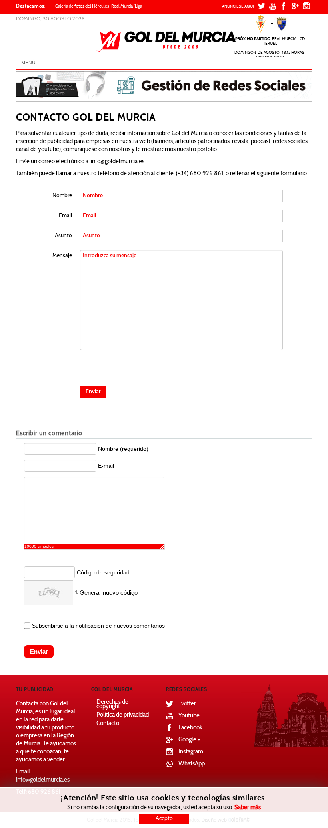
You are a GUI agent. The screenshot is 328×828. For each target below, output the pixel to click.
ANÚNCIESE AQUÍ (238, 6)
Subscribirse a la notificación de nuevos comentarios (98, 625)
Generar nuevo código (109, 592)
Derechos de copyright (112, 704)
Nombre (62, 196)
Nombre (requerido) (123, 449)
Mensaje (62, 256)
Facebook (190, 728)
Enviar (93, 392)
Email (65, 216)
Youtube (189, 716)
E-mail (106, 465)
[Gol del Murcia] (166, 41)
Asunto (63, 236)
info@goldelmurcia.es (117, 162)
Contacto (107, 724)
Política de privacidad (122, 715)
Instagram (190, 752)
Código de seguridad (103, 572)
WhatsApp (191, 764)
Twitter (187, 704)
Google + (189, 740)
